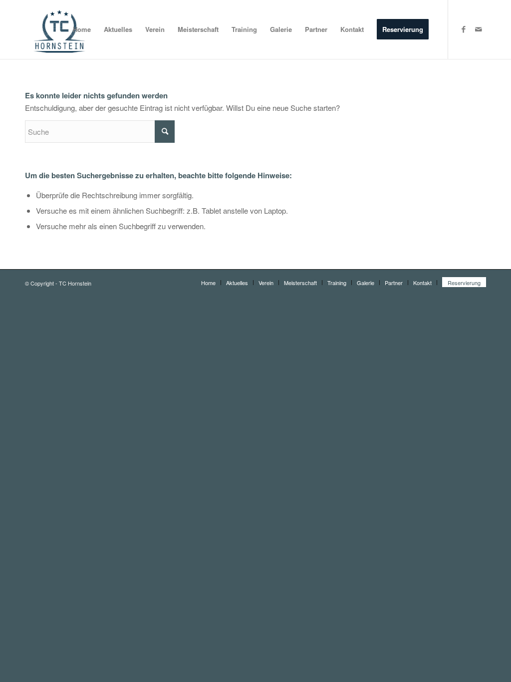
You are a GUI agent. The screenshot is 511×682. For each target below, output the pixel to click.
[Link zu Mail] (478, 28)
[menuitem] (81, 29)
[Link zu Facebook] (463, 28)
